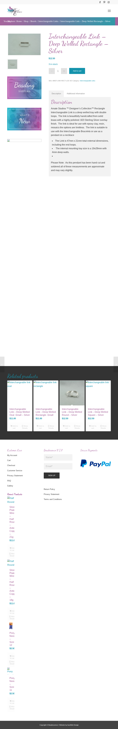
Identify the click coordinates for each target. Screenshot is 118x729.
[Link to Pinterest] (104, 2)
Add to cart (77, 71)
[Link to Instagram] (108, 2)
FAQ (9, 481)
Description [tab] (56, 93)
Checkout (11, 465)
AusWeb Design (73, 725)
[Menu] (109, 11)
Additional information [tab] (76, 93)
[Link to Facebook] (100, 2)
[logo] (14, 10)
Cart (9, 460)
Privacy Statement (15, 476)
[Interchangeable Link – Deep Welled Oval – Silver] (2, 364)
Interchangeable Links (87, 81)
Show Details (25, 427)
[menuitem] (109, 11)
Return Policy (49, 489)
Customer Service (14, 470)
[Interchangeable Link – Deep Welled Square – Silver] (116, 364)
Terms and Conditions (53, 499)
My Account (12, 455)
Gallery (10, 486)
